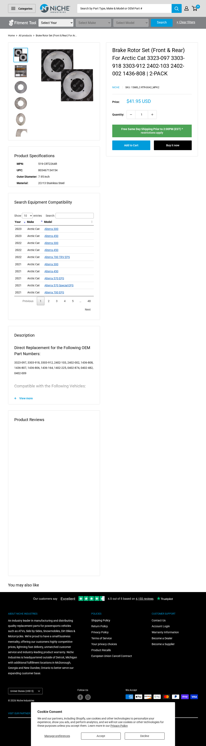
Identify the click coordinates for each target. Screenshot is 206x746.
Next (88, 309)
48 (89, 301)
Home (11, 35)
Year (18, 221)
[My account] (186, 8)
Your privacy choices (104, 644)
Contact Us (159, 620)
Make (30, 221)
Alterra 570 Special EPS (58, 285)
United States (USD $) (22, 691)
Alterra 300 (51, 229)
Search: (50, 215)
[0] (194, 8)
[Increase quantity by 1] (152, 114)
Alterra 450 (51, 236)
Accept (101, 736)
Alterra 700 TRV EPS (57, 257)
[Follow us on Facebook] (80, 697)
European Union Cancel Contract (111, 656)
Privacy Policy (119, 725)
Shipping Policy (100, 620)
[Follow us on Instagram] (88, 697)
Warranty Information (165, 632)
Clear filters (186, 22)
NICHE (115, 87)
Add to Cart (131, 145)
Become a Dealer (162, 638)
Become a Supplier (163, 644)
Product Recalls (101, 650)
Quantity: (118, 114)
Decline (144, 736)
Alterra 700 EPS (54, 292)
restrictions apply (152, 132)
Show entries (28, 215)
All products (25, 35)
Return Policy (99, 626)
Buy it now (172, 145)
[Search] (177, 8)
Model (48, 221)
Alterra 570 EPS (54, 278)
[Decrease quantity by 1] (131, 114)
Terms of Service (101, 638)
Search (162, 22)
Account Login (161, 626)
